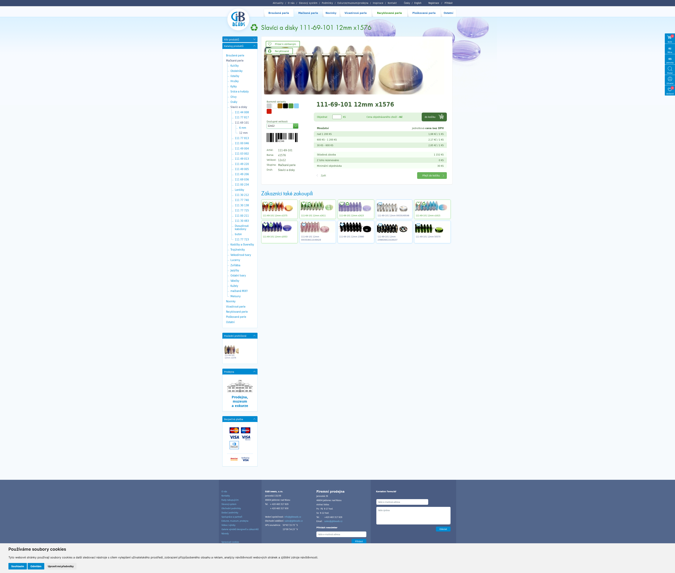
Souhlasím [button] (17, 566)
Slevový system (228, 504)
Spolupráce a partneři (231, 516)
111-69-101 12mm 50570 (428, 236)
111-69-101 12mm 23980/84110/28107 (387, 238)
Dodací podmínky (229, 512)
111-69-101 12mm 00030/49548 (393, 215)
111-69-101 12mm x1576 (230, 356)
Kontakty (225, 495)
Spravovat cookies (230, 541)
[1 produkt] (280, 105)
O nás (224, 491)
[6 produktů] (296, 105)
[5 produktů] (269, 105)
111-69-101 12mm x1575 (275, 215)
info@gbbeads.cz (292, 516)
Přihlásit (449, 3)
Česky (407, 3)
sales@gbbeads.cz (294, 520)
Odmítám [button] (35, 566)
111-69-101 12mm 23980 (351, 236)
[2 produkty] (274, 105)
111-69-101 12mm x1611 (313, 215)
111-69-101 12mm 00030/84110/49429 (311, 238)
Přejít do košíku (431, 175)
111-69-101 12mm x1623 (351, 215)
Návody (225, 533)
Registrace (433, 3)
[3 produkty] (285, 105)
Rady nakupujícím (230, 499)
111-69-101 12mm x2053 (275, 236)
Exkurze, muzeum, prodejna (234, 520)
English (417, 3)
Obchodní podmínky (231, 508)
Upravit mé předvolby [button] (61, 566)
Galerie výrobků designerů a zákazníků (240, 529)
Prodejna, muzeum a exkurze (240, 401)
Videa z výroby (228, 525)
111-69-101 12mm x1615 (428, 215)
